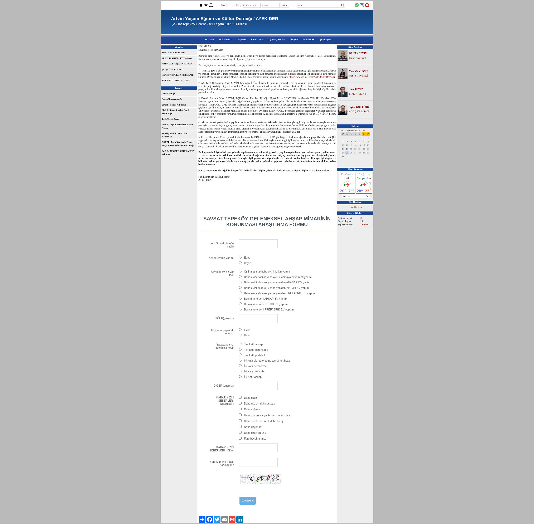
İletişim (294, 39)
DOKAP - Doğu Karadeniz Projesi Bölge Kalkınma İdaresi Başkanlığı (178, 144)
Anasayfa (209, 39)
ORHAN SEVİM (358, 53)
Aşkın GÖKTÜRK (359, 107)
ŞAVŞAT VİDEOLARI (172, 69)
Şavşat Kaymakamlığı (172, 99)
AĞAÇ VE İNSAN (359, 111)
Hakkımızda (225, 39)
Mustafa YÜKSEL (359, 71)
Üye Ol (224, 5)
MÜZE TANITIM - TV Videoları (177, 58)
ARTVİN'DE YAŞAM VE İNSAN (177, 64)
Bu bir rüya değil (357, 58)
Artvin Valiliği (168, 93)
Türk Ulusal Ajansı (170, 119)
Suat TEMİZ (356, 89)
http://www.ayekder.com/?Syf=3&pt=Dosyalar (312, 76)
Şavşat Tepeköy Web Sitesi (174, 105)
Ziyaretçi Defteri (276, 39)
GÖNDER (247, 500)
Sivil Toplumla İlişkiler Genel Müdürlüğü (175, 112)
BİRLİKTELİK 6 (357, 93)
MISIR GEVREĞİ (358, 75)
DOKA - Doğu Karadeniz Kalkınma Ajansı (178, 126)
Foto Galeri (257, 39)
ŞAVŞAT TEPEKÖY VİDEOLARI (178, 75)
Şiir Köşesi (325, 39)
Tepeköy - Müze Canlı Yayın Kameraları (175, 135)
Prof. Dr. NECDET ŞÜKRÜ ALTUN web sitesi (178, 153)
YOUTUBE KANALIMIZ (173, 53)
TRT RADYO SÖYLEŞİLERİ (176, 80)
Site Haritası (356, 207)
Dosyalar (241, 39)
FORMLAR (309, 39)
